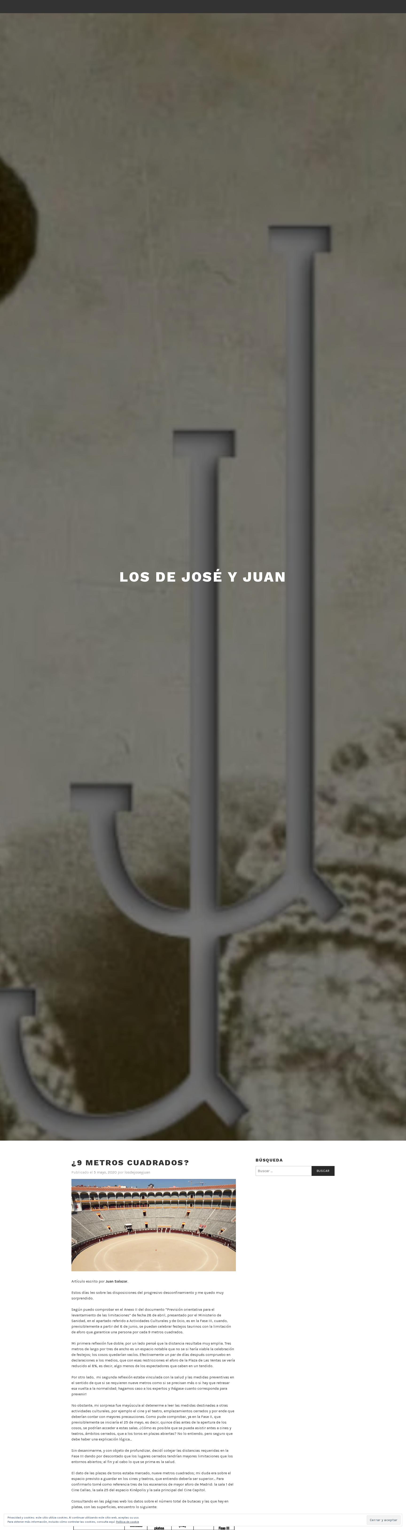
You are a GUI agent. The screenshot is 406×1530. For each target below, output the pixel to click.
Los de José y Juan (202, 576)
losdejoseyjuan (137, 1172)
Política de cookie (127, 1521)
